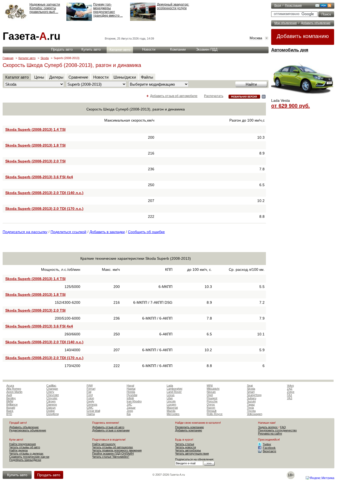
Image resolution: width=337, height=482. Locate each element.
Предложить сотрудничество (277, 430)
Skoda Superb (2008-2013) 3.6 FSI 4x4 (39, 177)
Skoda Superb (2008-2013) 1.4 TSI (35, 129)
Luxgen (171, 404)
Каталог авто (120, 50)
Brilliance (12, 404)
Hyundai (132, 395)
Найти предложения (22, 444)
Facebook (269, 447)
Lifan (170, 398)
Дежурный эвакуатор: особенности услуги (173, 6)
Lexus (171, 395)
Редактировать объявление (27, 430)
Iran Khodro (134, 401)
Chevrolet (52, 395)
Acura (10, 385)
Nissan (211, 391)
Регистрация (293, 5)
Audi (9, 395)
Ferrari (91, 388)
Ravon (211, 407)
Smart (251, 391)
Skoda (45, 58)
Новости (148, 49)
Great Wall (93, 410)
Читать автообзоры (188, 450)
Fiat (89, 391)
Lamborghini (174, 388)
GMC (90, 407)
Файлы (147, 77)
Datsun (51, 407)
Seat (250, 385)
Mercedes (173, 414)
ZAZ (290, 388)
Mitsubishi (213, 388)
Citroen (51, 401)
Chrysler (51, 398)
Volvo (290, 385)
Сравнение (78, 77)
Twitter (267, 444)
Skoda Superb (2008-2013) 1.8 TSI (35, 145)
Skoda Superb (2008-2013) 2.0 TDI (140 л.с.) (44, 193)
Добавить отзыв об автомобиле (173, 96)
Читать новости (185, 447)
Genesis (92, 404)
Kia (129, 414)
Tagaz (251, 404)
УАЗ (289, 398)
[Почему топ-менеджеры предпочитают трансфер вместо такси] (79, 20)
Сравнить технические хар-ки (29, 456)
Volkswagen (254, 414)
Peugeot (212, 398)
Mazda (171, 410)
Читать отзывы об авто (24, 447)
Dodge (50, 410)
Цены (39, 77)
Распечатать (213, 96)
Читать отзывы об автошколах (112, 447)
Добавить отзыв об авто (108, 427)
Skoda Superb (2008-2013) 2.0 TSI (35, 161)
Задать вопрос (268, 427)
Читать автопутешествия (192, 453)
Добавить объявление (315, 23)
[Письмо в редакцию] (317, 6)
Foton (90, 398)
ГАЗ (289, 395)
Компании (178, 49)
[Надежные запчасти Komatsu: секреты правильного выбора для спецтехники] (15, 20)
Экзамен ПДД (206, 49)
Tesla (250, 407)
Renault (211, 410)
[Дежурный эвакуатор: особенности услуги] (143, 20)
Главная (8, 58)
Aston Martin (14, 391)
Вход (277, 5)
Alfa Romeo (13, 388)
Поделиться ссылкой (68, 232)
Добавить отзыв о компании (111, 430)
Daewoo (51, 404)
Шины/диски (124, 77)
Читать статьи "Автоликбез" (110, 456)
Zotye (290, 391)
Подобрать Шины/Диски (25, 459)
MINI (210, 385)
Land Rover (174, 391)
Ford (90, 395)
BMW (9, 401)
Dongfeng (52, 414)
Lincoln (171, 401)
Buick (9, 410)
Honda (131, 391)
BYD (9, 414)
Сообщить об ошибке (146, 232)
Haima (91, 414)
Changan (52, 388)
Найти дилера (18, 450)
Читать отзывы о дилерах (26, 453)
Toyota (251, 410)
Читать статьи (184, 444)
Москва (256, 38)
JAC (129, 404)
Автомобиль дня (289, 49)
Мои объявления (285, 23)
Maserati (172, 407)
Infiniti (130, 398)
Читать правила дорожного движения (117, 450)
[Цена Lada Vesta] (302, 96)
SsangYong (254, 395)
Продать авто (62, 49)
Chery (50, 391)
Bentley (11, 398)
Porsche (212, 401)
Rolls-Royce (214, 414)
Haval (130, 385)
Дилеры (56, 77)
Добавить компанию (303, 36)
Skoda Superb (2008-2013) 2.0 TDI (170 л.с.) (44, 208)
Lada (170, 385)
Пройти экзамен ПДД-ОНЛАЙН (113, 453)
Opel (210, 395)
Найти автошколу (104, 444)
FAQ (283, 427)
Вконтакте (269, 451)
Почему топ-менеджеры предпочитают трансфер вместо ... (108, 10)
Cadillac (51, 385)
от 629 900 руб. (290, 106)
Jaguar (131, 407)
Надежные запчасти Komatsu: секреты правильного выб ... (44, 8)
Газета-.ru (31, 36)
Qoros (211, 404)
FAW (90, 385)
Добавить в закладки (107, 232)
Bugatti (10, 407)
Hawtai (131, 388)
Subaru (251, 398)
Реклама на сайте (270, 433)
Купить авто (91, 49)
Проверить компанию (189, 427)
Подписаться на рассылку (25, 232)
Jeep (130, 410)
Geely (90, 401)
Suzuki (251, 401)
